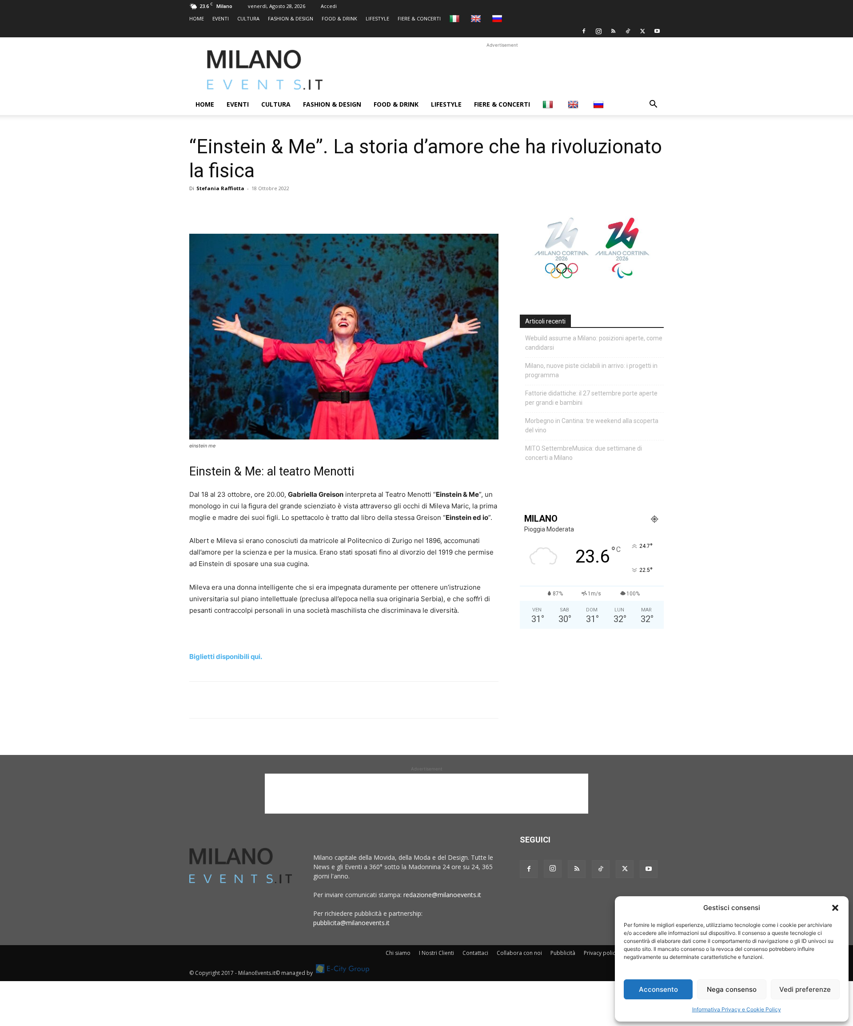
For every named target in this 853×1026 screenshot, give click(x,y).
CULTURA (248, 18)
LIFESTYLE (377, 18)
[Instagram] (598, 31)
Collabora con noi (519, 953)
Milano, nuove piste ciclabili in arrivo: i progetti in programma (591, 370)
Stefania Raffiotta (220, 188)
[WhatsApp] (239, 208)
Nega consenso (732, 989)
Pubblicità (562, 953)
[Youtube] (657, 31)
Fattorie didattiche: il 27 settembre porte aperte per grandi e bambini (591, 398)
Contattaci (475, 953)
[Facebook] (583, 31)
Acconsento (658, 989)
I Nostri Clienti (436, 953)
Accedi (329, 6)
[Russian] (498, 18)
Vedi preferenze (805, 989)
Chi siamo (398, 953)
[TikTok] (627, 31)
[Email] (280, 208)
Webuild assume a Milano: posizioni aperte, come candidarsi (593, 343)
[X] (642, 31)
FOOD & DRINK (339, 18)
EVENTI (220, 18)
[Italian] (455, 18)
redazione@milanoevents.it (442, 894)
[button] (835, 907)
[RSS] (613, 31)
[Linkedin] (259, 208)
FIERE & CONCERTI (419, 18)
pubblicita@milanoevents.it (351, 922)
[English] (476, 18)
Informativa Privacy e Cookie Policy (736, 1009)
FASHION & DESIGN (290, 18)
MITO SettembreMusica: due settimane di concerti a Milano (583, 453)
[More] (300, 208)
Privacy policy (601, 953)
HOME (196, 18)
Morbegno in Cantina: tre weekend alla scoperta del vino (591, 425)
